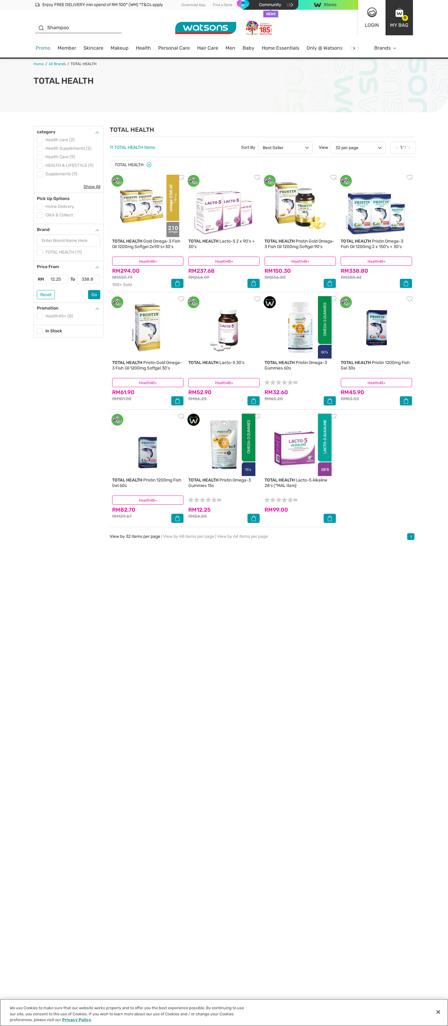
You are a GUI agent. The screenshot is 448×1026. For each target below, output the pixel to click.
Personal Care (174, 48)
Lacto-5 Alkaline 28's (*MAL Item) (296, 483)
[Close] (149, 165)
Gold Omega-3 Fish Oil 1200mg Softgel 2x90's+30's (146, 244)
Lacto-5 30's (216, 362)
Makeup (120, 48)
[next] (354, 48)
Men (230, 48)
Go (94, 294)
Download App (193, 5)
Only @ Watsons (325, 48)
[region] (224, 1012)
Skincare (93, 48)
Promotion (48, 308)
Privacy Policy (76, 1019)
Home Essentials (280, 48)
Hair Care (207, 48)
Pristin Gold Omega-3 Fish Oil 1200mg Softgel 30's (147, 365)
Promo (43, 48)
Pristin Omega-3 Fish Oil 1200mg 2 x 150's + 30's (372, 244)
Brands (382, 48)
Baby (248, 48)
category (46, 132)
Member (67, 48)
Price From (48, 266)
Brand (43, 229)
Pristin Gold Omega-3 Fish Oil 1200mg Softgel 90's (299, 244)
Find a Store (223, 5)
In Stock (53, 331)
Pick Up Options (53, 198)
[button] (399, 17)
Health (143, 48)
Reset (46, 294)
